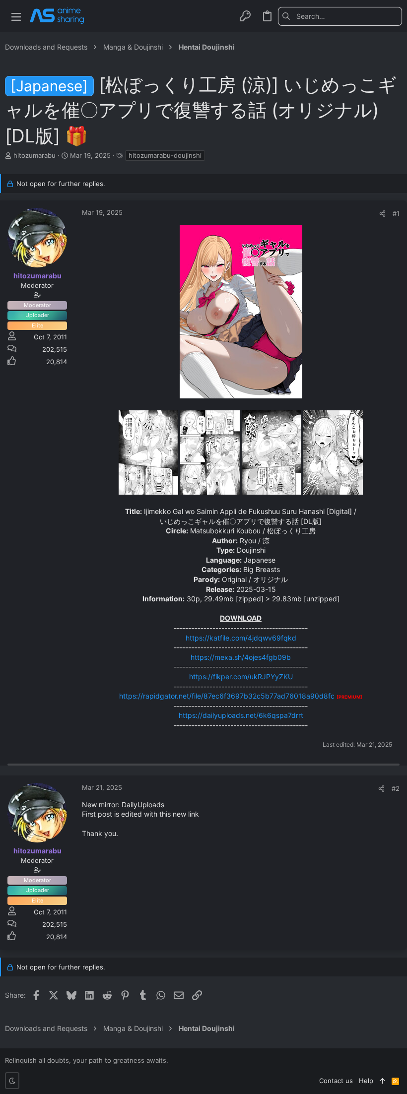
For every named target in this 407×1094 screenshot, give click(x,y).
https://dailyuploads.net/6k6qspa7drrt (241, 715)
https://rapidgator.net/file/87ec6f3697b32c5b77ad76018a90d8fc (227, 696)
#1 (396, 213)
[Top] (382, 1080)
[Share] (382, 213)
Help (366, 1081)
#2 (396, 788)
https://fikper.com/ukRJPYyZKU (241, 676)
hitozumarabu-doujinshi (165, 155)
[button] (16, 16)
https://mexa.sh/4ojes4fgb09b (241, 657)
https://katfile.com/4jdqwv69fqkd (241, 638)
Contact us (336, 1081)
